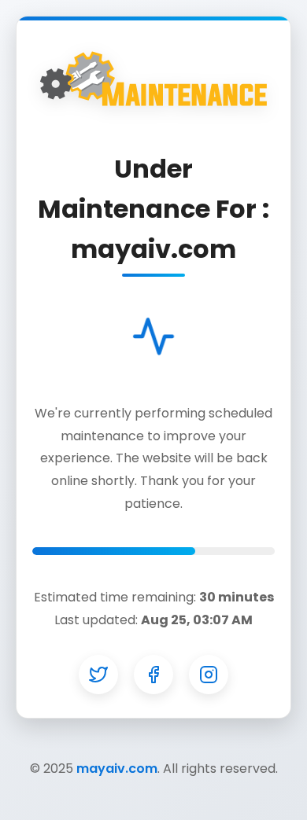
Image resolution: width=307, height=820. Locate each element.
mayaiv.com (116, 768)
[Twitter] (98, 674)
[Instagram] (208, 674)
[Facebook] (153, 674)
